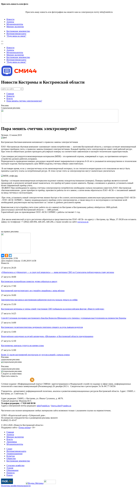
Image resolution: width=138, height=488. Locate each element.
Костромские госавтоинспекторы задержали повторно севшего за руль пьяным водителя (42, 327)
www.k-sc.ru (82, 222)
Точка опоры (24, 427)
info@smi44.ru (43, 406)
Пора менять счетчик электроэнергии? (24, 101)
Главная (10, 93)
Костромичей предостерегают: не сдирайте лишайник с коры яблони (33, 290)
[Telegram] (10, 255)
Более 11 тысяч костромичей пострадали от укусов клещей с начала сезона (35, 355)
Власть (9, 98)
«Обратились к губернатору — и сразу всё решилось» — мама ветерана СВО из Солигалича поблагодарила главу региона (57, 272)
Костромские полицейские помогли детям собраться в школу (29, 281)
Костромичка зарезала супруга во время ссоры (22, 345)
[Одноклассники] (6, 255)
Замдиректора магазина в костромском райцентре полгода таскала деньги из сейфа (39, 300)
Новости (10, 96)
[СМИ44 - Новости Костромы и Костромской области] (19, 75)
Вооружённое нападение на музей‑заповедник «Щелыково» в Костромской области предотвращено (47, 336)
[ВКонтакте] (2, 255)
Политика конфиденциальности (16, 485)
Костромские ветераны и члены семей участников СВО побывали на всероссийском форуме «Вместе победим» (52, 309)
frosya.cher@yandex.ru (61, 406)
